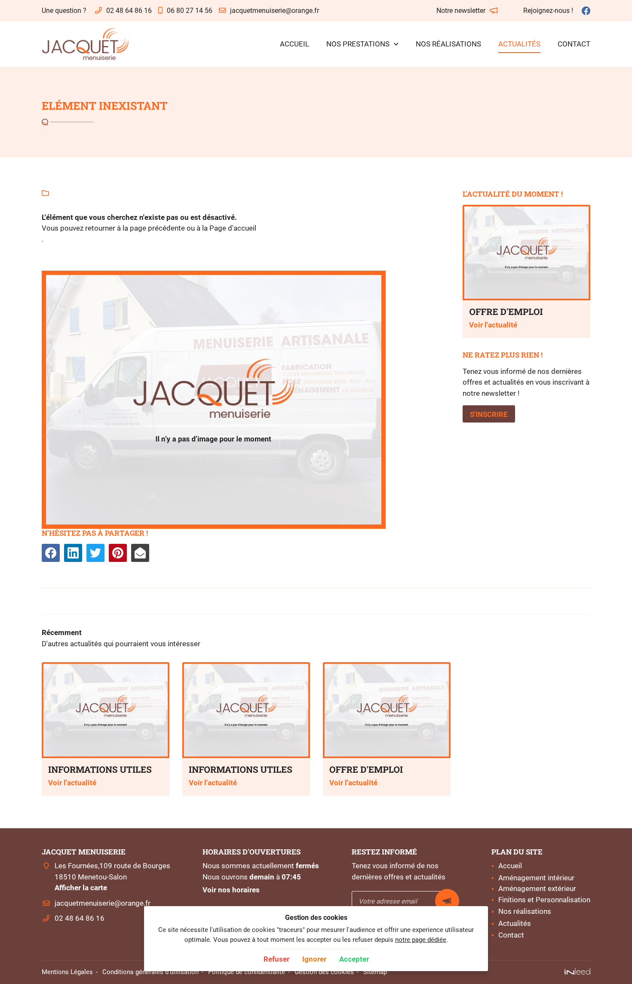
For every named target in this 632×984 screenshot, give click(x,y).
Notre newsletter (460, 10)
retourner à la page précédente (135, 228)
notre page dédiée (420, 940)
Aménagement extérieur (537, 888)
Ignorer (314, 959)
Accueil (294, 44)
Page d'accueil (232, 228)
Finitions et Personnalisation (544, 899)
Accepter (354, 959)
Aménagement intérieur (536, 877)
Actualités (519, 44)
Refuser (276, 959)
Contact (574, 44)
